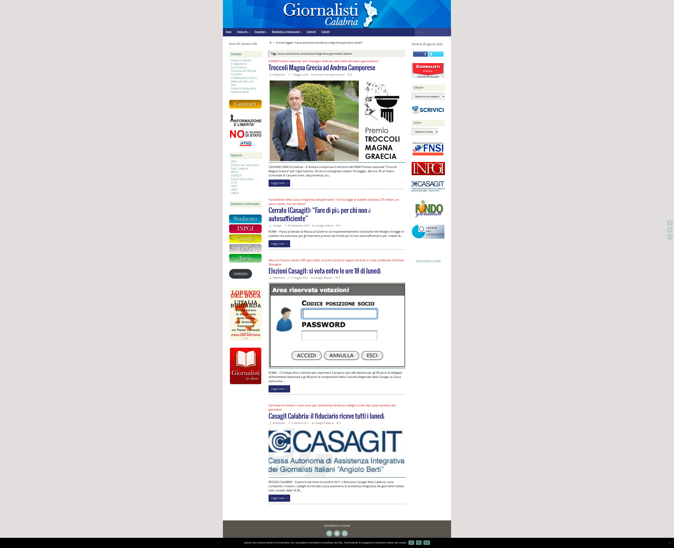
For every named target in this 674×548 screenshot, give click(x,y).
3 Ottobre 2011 (300, 423)
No (418, 542)
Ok (411, 542)
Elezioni (328, 277)
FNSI (234, 161)
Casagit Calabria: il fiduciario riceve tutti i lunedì (327, 416)
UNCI (234, 190)
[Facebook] (670, 223)
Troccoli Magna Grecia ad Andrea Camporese (322, 68)
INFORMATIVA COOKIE (337, 525)
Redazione (279, 74)
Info (427, 542)
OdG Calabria (239, 168)
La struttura (239, 67)
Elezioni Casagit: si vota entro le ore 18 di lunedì (325, 271)
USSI (234, 186)
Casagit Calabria (324, 423)
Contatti (236, 74)
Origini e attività (241, 60)
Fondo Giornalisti (242, 179)
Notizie (318, 74)
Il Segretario (239, 64)
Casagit (277, 225)
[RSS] (670, 237)
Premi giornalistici (334, 74)
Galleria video (240, 92)
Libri (234, 85)
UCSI (234, 182)
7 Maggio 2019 (299, 74)
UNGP (235, 193)
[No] (669, 543)
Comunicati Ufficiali (243, 71)
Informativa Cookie (428, 261)
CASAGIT (236, 175)
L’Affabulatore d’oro (244, 78)
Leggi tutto (278, 183)
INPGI (234, 172)
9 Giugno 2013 (299, 277)
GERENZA (240, 274)
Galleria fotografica (243, 88)
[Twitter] (670, 230)
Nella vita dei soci (242, 81)
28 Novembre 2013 (299, 225)
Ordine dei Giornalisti (245, 165)
